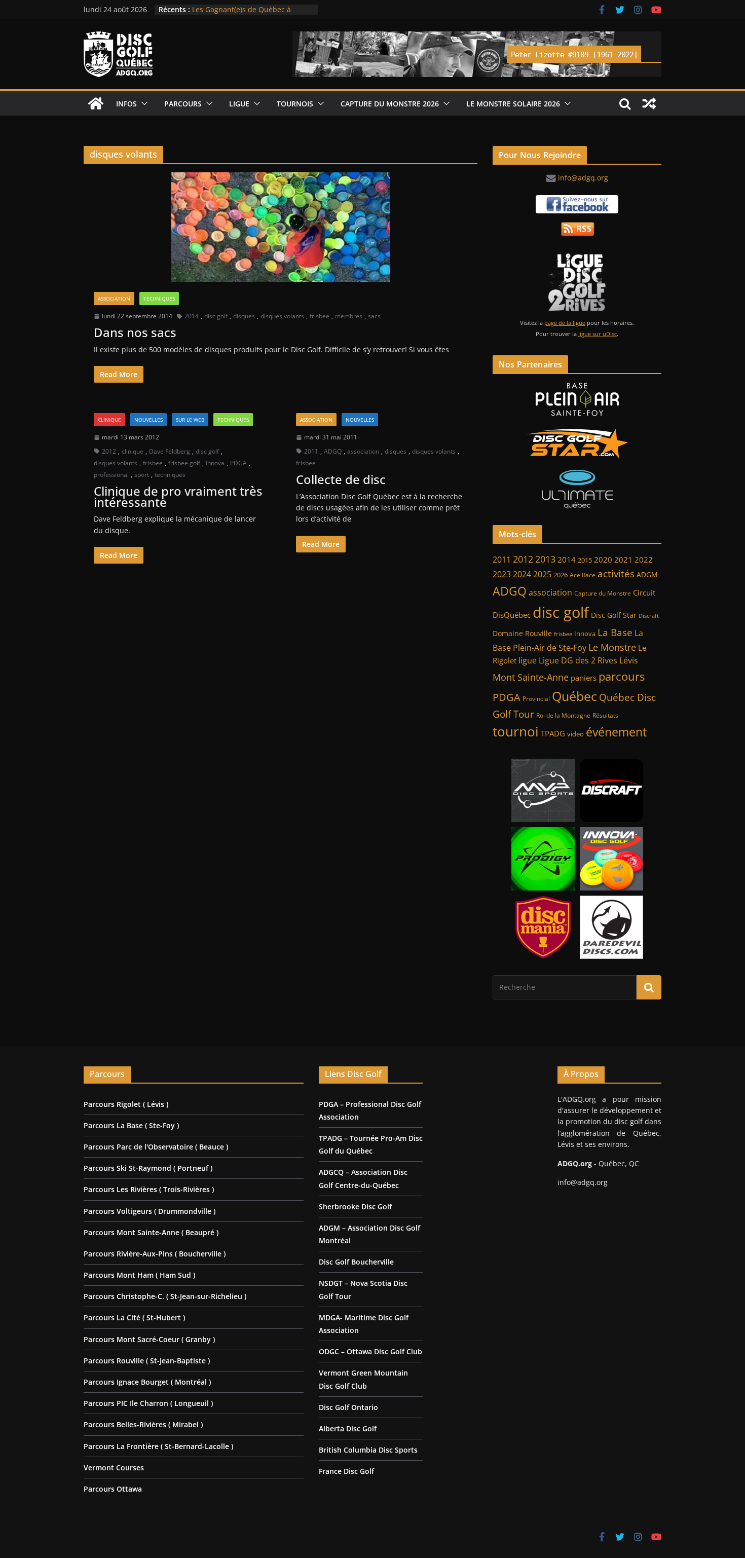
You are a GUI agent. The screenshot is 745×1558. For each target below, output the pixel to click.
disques (244, 316)
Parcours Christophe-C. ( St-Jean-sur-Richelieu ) (165, 1296)
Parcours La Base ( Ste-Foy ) (131, 1125)
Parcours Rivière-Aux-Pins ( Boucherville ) (155, 1253)
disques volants (282, 316)
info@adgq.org (583, 177)
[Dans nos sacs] (280, 227)
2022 (644, 559)
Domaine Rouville (522, 633)
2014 (191, 316)
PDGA (238, 463)
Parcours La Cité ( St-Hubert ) (134, 1317)
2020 (603, 560)
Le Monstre (612, 647)
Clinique (109, 419)
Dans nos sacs (135, 332)
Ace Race (582, 575)
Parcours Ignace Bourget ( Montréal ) (147, 1382)
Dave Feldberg (169, 451)
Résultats (605, 715)
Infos (126, 103)
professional (111, 474)
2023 (502, 574)
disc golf (216, 316)
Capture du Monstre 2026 (390, 103)
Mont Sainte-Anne (531, 677)
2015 (585, 560)
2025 (542, 574)
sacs (374, 316)
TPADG (553, 733)
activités (616, 573)
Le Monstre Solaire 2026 (233, 8)
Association (114, 298)
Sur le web (190, 419)
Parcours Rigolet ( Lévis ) (126, 1104)
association (363, 451)
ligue (527, 660)
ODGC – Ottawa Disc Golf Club (370, 1351)
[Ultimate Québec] (577, 489)
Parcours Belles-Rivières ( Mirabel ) (143, 1424)
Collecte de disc (341, 479)
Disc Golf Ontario (348, 1407)
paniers (584, 678)
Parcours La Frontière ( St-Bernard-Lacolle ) (158, 1446)
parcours (622, 676)
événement (616, 732)
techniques (170, 474)
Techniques (159, 298)
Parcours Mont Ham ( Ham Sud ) (139, 1275)
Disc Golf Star (614, 615)
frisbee (319, 316)
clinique (132, 451)
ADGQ (333, 451)
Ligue (239, 103)
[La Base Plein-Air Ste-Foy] (577, 399)
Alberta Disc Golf (348, 1428)
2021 (623, 559)
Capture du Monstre (602, 593)
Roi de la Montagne (563, 715)
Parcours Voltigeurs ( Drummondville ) (149, 1211)
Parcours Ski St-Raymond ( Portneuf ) (148, 1168)
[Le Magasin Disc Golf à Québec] (577, 443)
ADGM (647, 574)
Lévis (628, 660)
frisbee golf (184, 463)
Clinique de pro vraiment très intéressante (178, 496)
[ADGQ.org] (96, 103)
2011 (311, 451)
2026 (560, 575)
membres (348, 316)
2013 (545, 558)
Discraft (649, 615)
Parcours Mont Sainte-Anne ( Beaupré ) (151, 1232)
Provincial (536, 698)
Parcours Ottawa (113, 1489)
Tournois (295, 103)
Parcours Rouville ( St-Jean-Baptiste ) (147, 1360)
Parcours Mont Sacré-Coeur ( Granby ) (149, 1339)
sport (141, 474)
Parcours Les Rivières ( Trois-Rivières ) (149, 1189)
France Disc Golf (346, 1471)
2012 (109, 451)
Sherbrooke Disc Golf (355, 1206)
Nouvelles (148, 419)
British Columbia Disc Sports (368, 1450)
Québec (574, 695)
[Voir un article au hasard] (649, 103)
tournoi (516, 731)
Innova (215, 463)
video (575, 734)
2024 (522, 574)
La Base (615, 632)
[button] (142, 103)
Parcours (183, 103)
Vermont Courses (114, 1467)
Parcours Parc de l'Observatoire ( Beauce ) (156, 1147)
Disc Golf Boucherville (356, 1262)
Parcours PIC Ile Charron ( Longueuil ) (148, 1403)
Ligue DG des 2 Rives (578, 660)
